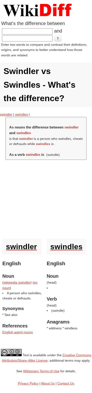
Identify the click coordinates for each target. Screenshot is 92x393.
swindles (21, 114)
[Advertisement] (46, 198)
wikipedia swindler (17, 282)
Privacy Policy (28, 383)
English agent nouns (17, 332)
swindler (6, 114)
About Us (48, 383)
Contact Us (66, 383)
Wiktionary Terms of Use (41, 371)
